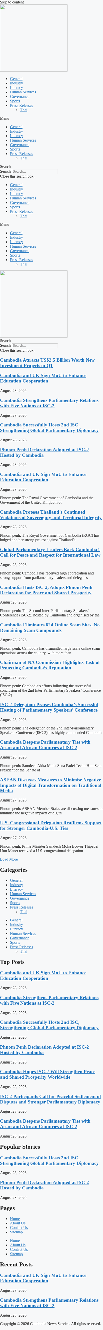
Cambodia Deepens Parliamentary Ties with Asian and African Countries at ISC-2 (45, 744)
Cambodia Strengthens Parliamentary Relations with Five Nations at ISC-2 (49, 403)
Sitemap (16, 1232)
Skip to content (12, 2)
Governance (19, 96)
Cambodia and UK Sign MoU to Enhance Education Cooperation (43, 378)
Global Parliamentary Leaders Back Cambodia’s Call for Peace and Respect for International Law (50, 552)
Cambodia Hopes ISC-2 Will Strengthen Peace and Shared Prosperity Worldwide (47, 1074)
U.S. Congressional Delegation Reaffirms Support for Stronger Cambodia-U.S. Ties (51, 825)
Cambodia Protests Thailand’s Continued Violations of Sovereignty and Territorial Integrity (51, 514)
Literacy (16, 87)
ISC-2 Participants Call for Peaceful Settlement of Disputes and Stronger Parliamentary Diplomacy (50, 1099)
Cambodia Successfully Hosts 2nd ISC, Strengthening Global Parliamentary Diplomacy (49, 427)
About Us (18, 1223)
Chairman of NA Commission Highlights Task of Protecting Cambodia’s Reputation (50, 665)
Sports (15, 101)
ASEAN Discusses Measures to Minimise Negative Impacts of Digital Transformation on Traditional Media (50, 785)
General (16, 78)
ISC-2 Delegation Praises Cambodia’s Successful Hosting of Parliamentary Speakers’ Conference (49, 707)
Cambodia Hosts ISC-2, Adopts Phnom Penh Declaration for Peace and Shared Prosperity (46, 590)
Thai (23, 110)
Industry (16, 83)
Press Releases (21, 105)
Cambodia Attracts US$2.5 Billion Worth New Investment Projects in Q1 (47, 362)
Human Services (23, 92)
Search (5, 171)
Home (15, 1218)
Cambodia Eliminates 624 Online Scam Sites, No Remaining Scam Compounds (50, 627)
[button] (51, 118)
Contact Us (19, 1227)
